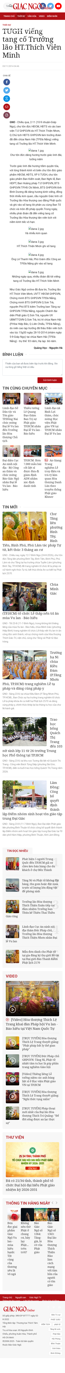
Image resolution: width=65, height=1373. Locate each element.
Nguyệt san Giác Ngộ (14, 31)
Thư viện (15, 1137)
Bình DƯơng (55, 1353)
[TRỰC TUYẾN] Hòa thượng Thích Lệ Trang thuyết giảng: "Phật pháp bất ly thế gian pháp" (40, 1043)
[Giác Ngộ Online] (20, 1309)
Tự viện (40, 23)
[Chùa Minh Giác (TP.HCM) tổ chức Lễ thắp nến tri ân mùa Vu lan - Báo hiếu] (24, 596)
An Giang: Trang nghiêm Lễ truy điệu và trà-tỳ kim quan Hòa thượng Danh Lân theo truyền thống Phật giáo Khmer (53, 479)
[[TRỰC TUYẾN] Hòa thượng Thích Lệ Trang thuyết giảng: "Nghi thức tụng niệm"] (12, 1096)
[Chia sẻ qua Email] (6, 107)
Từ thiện (42, 31)
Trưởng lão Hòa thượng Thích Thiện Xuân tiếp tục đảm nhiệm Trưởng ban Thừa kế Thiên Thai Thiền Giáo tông (30, 909)
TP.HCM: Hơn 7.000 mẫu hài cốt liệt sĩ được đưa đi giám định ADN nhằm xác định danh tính (32, 473)
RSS (4, 1304)
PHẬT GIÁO (55, 1320)
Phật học (8, 23)
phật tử (57, 1324)
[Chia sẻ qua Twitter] (6, 90)
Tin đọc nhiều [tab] (17, 851)
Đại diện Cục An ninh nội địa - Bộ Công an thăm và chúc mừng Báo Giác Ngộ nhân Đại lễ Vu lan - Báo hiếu (10, 475)
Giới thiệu (56, 1348)
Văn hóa (32, 16)
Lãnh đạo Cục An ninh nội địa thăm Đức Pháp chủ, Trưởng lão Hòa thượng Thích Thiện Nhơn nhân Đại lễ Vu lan (31, 934)
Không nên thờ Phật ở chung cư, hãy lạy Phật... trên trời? (26, 1237)
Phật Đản (56, 1334)
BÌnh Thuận (55, 1344)
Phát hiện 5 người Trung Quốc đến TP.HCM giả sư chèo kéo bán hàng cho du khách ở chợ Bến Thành (38, 864)
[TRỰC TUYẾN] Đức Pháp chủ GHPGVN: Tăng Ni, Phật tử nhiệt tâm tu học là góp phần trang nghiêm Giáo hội (40, 1061)
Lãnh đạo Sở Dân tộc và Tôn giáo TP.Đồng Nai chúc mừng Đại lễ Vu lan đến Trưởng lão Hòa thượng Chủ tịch (10, 424)
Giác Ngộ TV (35, 1297)
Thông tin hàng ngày (28, 1203)
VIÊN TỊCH (45, 1324)
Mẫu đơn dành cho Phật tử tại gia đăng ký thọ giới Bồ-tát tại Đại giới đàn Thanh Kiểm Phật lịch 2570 (40, 957)
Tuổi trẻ (30, 23)
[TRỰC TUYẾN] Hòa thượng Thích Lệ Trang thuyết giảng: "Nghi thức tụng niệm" (40, 1095)
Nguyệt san (20, 1297)
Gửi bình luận (50, 380)
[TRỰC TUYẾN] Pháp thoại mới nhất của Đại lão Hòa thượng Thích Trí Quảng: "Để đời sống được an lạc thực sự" (32, 1116)
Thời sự (21, 16)
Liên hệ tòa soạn (31, 1301)
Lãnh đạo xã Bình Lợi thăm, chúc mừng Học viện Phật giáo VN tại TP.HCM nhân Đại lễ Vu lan (53, 420)
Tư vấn (19, 23)
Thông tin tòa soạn (11, 1301)
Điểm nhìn (52, 16)
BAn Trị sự (56, 1315)
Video (41, 16)
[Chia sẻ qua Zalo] (6, 98)
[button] (53, 1245)
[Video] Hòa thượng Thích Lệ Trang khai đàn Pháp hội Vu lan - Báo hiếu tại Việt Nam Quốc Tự (32, 1024)
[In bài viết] (6, 115)
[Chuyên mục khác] (58, 30)
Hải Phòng (56, 1339)
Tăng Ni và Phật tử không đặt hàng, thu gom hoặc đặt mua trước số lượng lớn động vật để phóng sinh (40, 886)
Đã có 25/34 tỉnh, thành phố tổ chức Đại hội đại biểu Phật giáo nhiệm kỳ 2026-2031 (30, 1185)
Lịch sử (31, 31)
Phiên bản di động (50, 1301)
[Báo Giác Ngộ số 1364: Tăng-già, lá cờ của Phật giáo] (41, 1214)
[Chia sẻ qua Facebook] (6, 82)
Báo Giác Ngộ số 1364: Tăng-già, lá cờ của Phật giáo (38, 1237)
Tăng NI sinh (55, 1329)
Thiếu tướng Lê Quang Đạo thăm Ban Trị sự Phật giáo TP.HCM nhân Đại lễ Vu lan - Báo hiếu (32, 420)
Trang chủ (9, 16)
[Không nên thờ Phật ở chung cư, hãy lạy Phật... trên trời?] (27, 1214)
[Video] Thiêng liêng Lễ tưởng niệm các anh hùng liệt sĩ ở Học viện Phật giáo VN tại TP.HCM (39, 1079)
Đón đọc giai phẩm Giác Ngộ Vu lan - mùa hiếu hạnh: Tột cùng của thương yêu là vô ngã (12, 1248)
